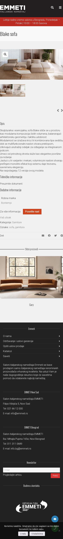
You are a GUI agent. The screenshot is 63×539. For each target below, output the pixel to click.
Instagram (37, 493)
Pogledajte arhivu (12, 474)
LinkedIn (44, 493)
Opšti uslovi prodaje (13, 346)
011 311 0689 (14, 443)
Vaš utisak (5, 217)
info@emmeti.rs (19, 413)
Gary (31, 305)
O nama (7, 336)
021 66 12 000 (15, 408)
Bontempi (6, 202)
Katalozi (7, 351)
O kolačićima (37, 534)
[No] (59, 530)
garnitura (19, 227)
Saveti (6, 356)
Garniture (17, 222)
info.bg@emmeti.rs (21, 448)
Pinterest (57, 493)
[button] (5, 54)
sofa (11, 227)
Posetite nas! (32, 211)
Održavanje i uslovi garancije (18, 341)
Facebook (50, 493)
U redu (23, 534)
